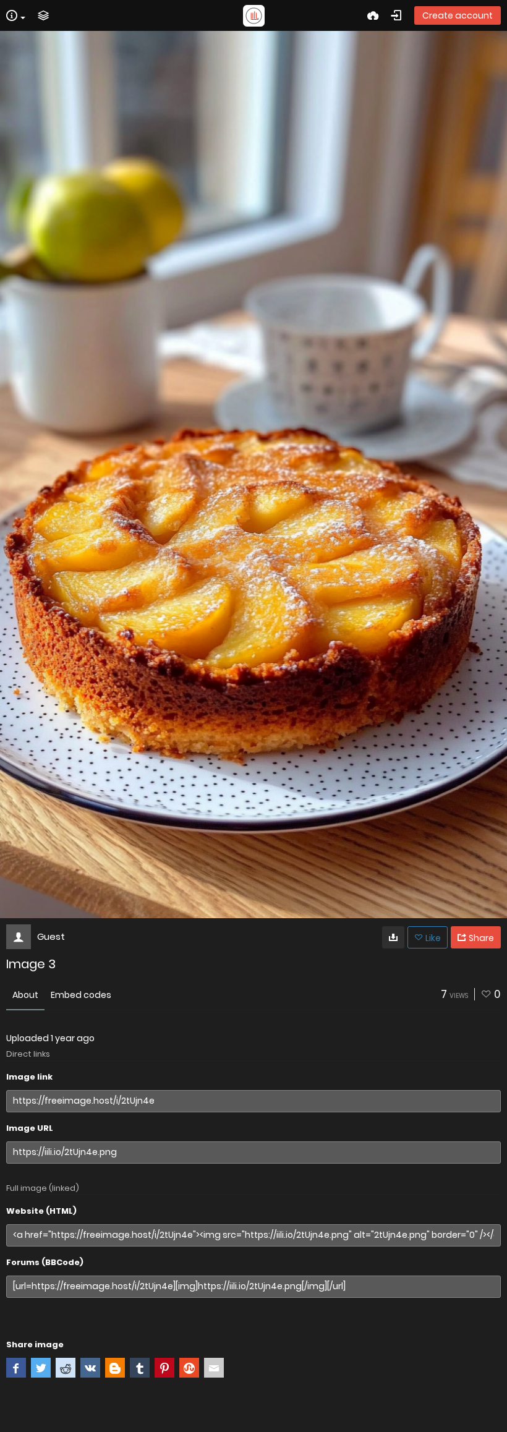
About (25, 995)
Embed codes (81, 995)
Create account (457, 15)
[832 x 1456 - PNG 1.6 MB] (393, 937)
